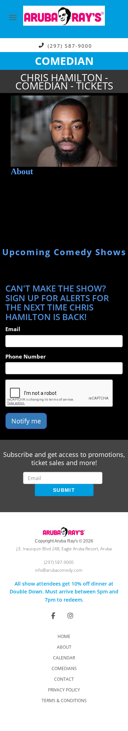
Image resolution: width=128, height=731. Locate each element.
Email (12, 329)
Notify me (26, 421)
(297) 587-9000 (70, 45)
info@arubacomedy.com (58, 570)
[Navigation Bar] (12, 17)
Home (64, 636)
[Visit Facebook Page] (53, 615)
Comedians (64, 668)
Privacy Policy (64, 690)
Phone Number (25, 356)
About (64, 647)
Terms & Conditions (64, 700)
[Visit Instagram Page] (70, 615)
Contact (64, 679)
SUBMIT (64, 490)
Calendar (64, 658)
